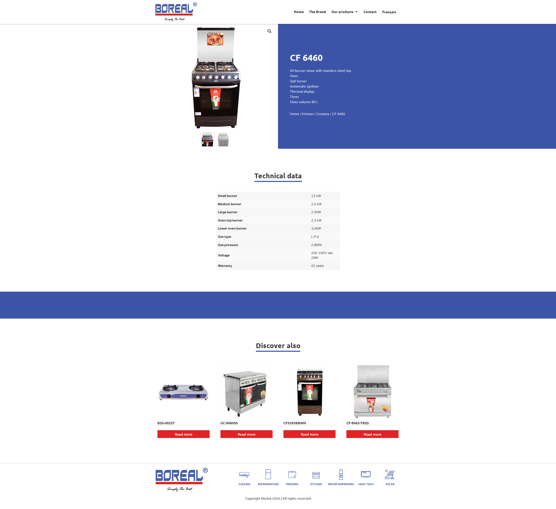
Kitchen (308, 114)
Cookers (322, 114)
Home (294, 114)
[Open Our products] (356, 11)
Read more (183, 434)
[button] (269, 31)
